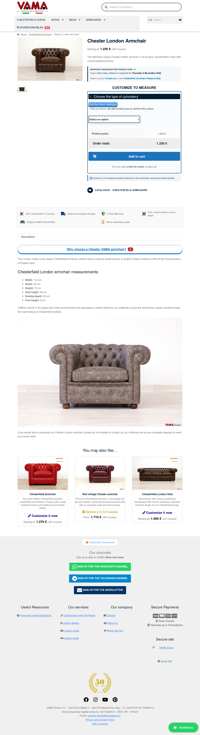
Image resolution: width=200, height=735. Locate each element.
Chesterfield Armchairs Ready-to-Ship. (142, 78)
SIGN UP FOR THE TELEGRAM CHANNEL (102, 578)
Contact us (110, 78)
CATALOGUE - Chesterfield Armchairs (121, 190)
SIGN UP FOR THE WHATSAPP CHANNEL (102, 566)
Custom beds (71, 638)
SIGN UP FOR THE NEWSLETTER (102, 590)
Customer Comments (101, 542)
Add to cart (137, 156)
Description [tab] (28, 237)
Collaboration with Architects (79, 615)
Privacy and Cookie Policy (100, 719)
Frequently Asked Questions (35, 615)
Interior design (71, 623)
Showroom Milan (34, 27)
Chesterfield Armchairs (40, 34)
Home (24, 34)
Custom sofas (71, 630)
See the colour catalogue (103, 104)
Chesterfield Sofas (31, 20)
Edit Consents (100, 723)
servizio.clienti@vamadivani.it (103, 715)
